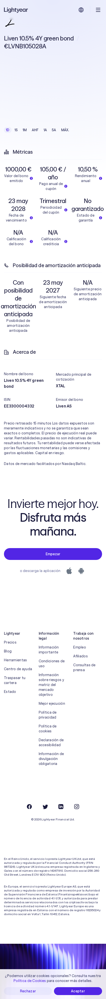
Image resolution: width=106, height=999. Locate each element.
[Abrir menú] (98, 10)
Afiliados (80, 656)
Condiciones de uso (52, 663)
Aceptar (78, 991)
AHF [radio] (35, 130)
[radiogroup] (37, 130)
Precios (10, 642)
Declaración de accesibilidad (51, 742)
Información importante (49, 649)
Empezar (53, 554)
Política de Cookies (30, 981)
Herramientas (15, 660)
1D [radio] (8, 130)
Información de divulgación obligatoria (51, 759)
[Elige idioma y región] (81, 10)
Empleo (79, 647)
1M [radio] (25, 130)
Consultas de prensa (84, 667)
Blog (8, 651)
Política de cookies (48, 728)
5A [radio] (54, 130)
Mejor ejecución (52, 703)
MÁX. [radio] (65, 130)
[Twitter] (45, 807)
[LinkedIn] (61, 807)
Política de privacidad (48, 715)
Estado (10, 691)
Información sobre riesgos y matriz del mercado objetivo (51, 685)
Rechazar (28, 991)
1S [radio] (16, 130)
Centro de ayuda (18, 669)
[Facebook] (29, 807)
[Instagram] (77, 807)
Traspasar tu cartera (14, 680)
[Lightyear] (16, 10)
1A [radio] (45, 130)
